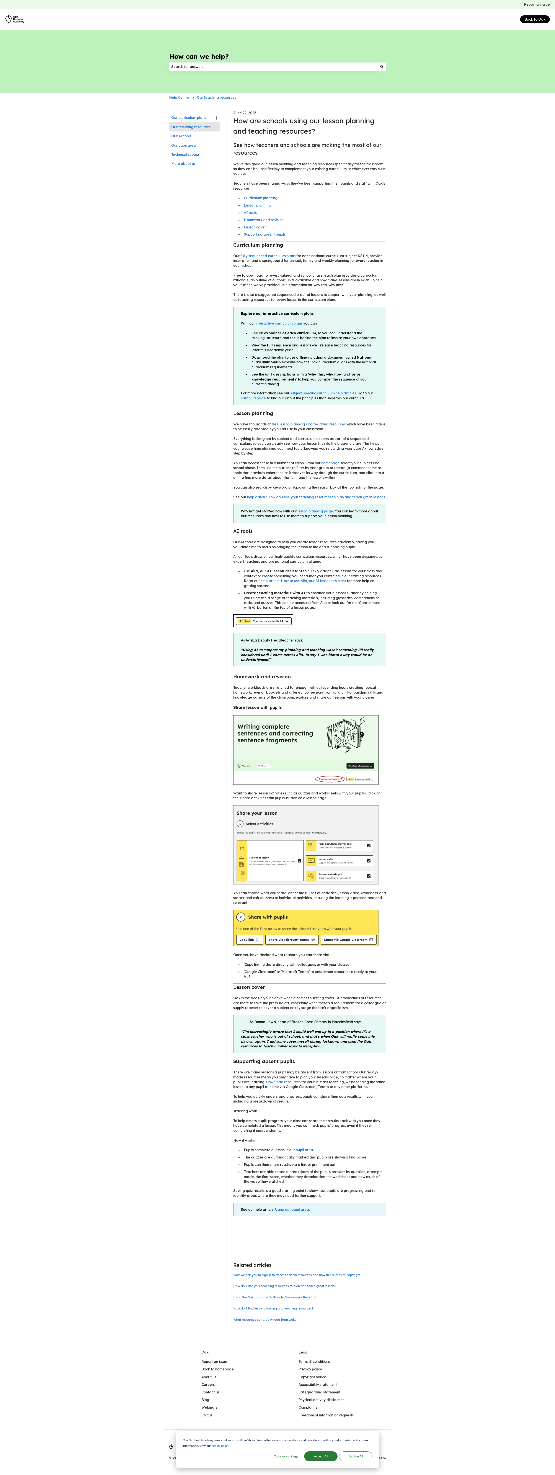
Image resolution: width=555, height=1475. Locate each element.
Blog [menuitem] (205, 1400)
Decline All (356, 1456)
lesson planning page (315, 511)
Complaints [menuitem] (308, 1407)
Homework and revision (264, 220)
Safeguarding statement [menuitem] (319, 1392)
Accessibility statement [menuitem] (318, 1384)
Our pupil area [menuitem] (183, 145)
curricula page (253, 398)
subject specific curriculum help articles (323, 393)
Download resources (283, 1082)
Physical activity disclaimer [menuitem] (321, 1400)
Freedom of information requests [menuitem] (326, 1415)
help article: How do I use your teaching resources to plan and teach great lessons (316, 497)
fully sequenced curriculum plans (267, 256)
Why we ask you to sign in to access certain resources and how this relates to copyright (296, 1275)
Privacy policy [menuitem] (310, 1369)
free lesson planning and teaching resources (309, 424)
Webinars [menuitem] (209, 1407)
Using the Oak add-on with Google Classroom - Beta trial (274, 1297)
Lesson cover (255, 227)
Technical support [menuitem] (186, 154)
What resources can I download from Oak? (265, 1320)
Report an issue (537, 4)
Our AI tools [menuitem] (181, 136)
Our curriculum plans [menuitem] (188, 117)
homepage (330, 463)
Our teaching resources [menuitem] (191, 127)
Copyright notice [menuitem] (312, 1377)
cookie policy (220, 1445)
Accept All (321, 1456)
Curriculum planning (261, 198)
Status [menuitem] (206, 1415)
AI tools (250, 212)
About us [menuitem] (208, 1377)
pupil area (304, 1150)
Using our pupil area (292, 1209)
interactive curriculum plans (279, 323)
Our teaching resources (216, 97)
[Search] (382, 66)
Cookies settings (286, 1456)
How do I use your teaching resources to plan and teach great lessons (284, 1286)
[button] (216, 117)
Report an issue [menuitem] (214, 1361)
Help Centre (179, 97)
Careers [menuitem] (208, 1384)
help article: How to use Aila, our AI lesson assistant (303, 581)
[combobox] (273, 66)
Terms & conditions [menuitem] (314, 1361)
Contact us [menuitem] (210, 1392)
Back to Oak (534, 19)
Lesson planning (257, 205)
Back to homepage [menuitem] (217, 1369)
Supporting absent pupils (265, 234)
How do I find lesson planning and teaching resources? (273, 1308)
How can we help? (199, 56)
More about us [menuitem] (183, 163)
